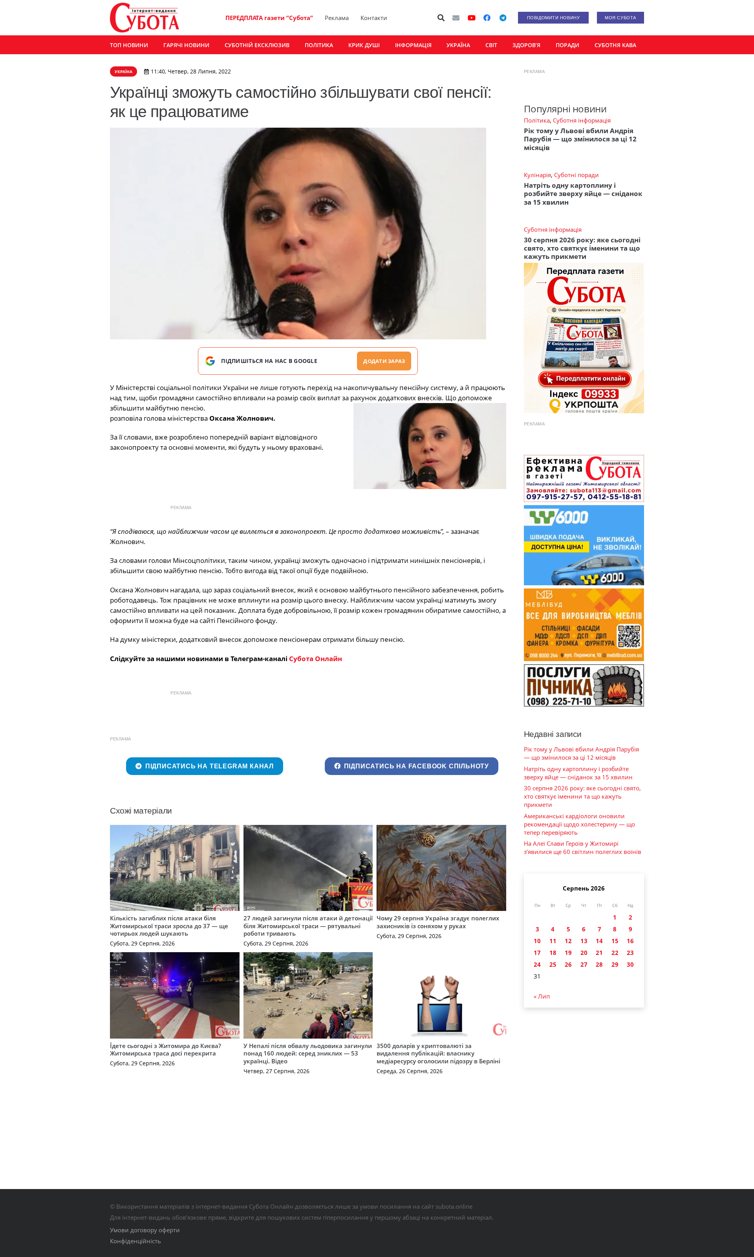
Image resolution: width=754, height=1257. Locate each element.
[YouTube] (472, 18)
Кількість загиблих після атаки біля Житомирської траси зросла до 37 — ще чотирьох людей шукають (169, 925)
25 (552, 964)
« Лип (542, 996)
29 (615, 964)
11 (552, 941)
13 (583, 941)
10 (537, 941)
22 (615, 952)
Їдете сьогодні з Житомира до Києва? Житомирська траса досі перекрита (165, 1049)
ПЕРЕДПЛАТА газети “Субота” (269, 18)
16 (630, 941)
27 (583, 964)
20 (583, 952)
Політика (537, 120)
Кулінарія (537, 175)
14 (599, 941)
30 (630, 964)
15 (615, 941)
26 (568, 964)
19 (568, 952)
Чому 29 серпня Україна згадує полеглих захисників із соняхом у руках (438, 922)
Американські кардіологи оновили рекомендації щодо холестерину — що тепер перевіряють (579, 824)
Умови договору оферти (145, 1230)
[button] (441, 17)
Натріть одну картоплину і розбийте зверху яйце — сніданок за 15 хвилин (583, 194)
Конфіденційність (135, 1241)
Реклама (337, 18)
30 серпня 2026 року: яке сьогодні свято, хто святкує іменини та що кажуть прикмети (582, 248)
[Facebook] (487, 18)
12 (568, 941)
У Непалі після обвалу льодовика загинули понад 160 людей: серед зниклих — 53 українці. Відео (307, 1053)
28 (599, 964)
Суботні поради (576, 175)
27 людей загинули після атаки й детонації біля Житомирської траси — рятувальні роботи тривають (308, 925)
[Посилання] (144, 18)
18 (552, 952)
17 (537, 952)
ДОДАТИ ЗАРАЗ (384, 361)
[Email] (456, 18)
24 (537, 964)
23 (630, 952)
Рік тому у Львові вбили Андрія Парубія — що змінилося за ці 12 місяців (580, 139)
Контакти (374, 18)
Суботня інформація (582, 120)
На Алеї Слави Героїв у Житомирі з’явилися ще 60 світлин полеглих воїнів (582, 847)
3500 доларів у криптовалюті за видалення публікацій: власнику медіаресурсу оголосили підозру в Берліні (438, 1053)
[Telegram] (503, 18)
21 (599, 952)
